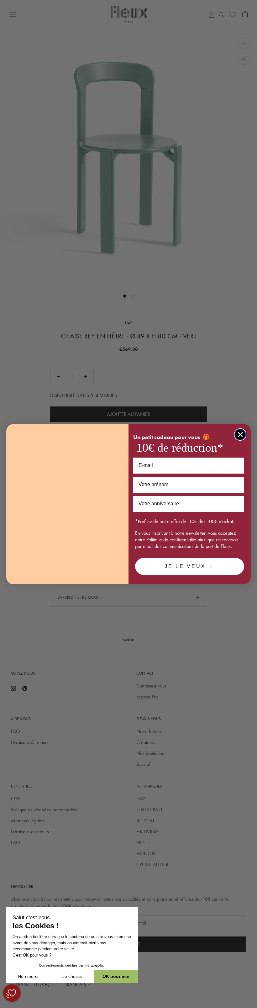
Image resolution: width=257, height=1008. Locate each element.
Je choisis (72, 976)
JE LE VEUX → (190, 566)
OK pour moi (115, 976)
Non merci (28, 976)
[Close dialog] (240, 434)
